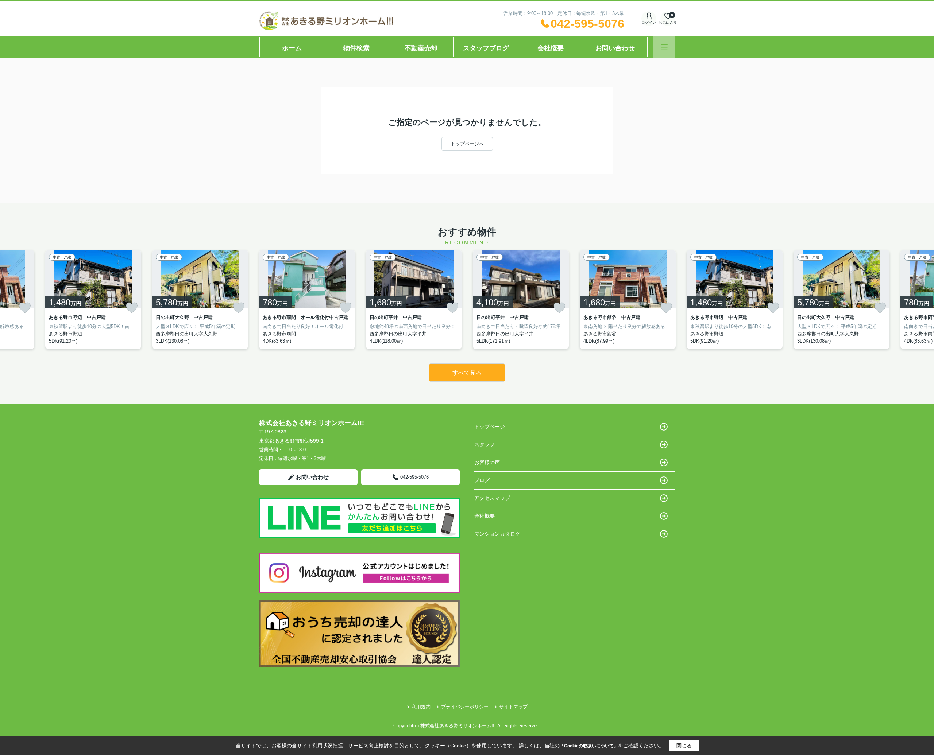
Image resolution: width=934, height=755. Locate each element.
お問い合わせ (615, 48)
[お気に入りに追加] (25, 307)
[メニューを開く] (664, 47)
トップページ (489, 426)
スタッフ (484, 444)
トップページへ (467, 144)
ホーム (292, 48)
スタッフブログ (486, 48)
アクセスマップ (492, 498)
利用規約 (421, 706)
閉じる (684, 745)
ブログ (482, 480)
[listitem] (307, 299)
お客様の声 (487, 462)
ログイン (648, 22)
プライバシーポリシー (465, 706)
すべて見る (467, 373)
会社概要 (550, 48)
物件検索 (356, 48)
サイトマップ (513, 706)
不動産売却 (421, 48)
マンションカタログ (497, 534)
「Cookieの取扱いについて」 (589, 745)
